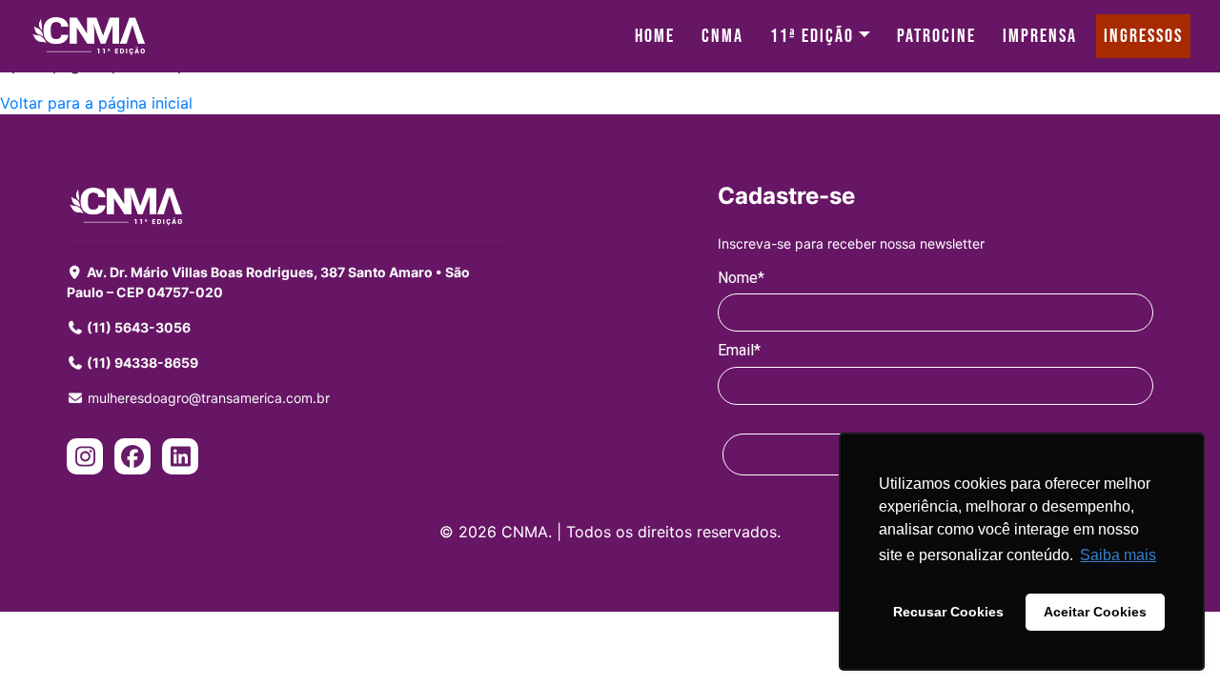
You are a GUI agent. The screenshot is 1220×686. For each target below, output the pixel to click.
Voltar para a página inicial (96, 102)
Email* (739, 350)
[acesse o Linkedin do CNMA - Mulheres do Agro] (180, 459)
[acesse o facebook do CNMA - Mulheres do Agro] (132, 459)
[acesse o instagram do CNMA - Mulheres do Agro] (85, 459)
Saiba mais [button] (1118, 555)
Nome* (741, 278)
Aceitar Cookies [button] (1095, 611)
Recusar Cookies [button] (948, 611)
